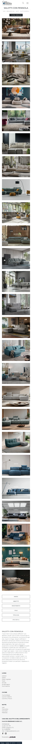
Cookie (7, 743)
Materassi (4, 712)
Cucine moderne (6, 697)
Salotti (17, 11)
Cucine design (6, 695)
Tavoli (3, 681)
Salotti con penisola (24, 11)
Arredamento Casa (10, 11)
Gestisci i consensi (16, 743)
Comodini (5, 711)
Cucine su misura (7, 698)
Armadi (4, 682)
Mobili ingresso (6, 679)
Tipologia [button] (16, 615)
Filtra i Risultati (16, 15)
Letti (3, 707)
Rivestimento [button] (16, 605)
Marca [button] (16, 596)
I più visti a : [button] (16, 619)
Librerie (4, 676)
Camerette (5, 709)
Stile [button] (16, 610)
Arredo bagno (6, 684)
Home (4, 11)
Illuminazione (6, 686)
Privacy (2, 743)
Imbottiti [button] (16, 601)
